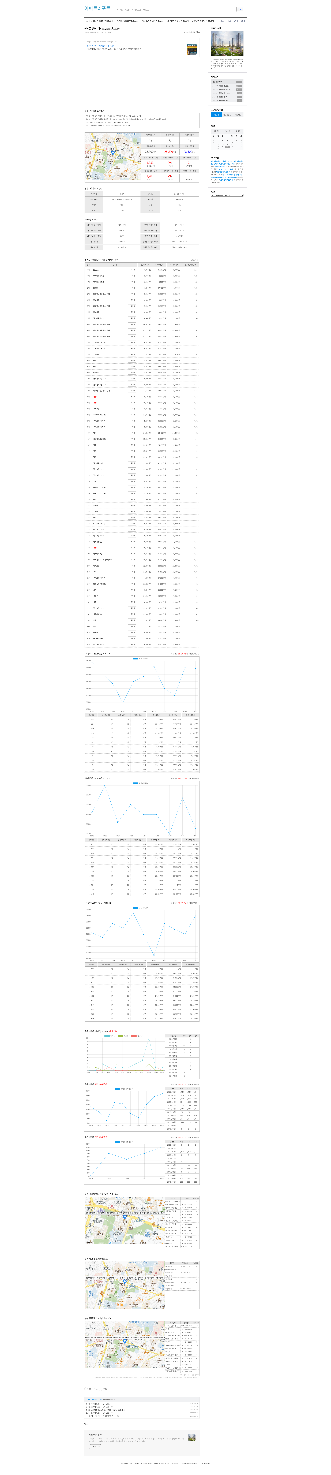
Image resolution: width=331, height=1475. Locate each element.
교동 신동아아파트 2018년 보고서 (98, 1413)
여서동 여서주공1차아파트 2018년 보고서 (101, 1416)
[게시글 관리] (97, 1389)
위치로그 (145, 10)
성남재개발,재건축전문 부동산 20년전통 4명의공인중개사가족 (114, 49)
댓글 (85, 1424)
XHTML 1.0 (168, 1463)
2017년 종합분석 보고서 (102, 21)
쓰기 (243, 21)
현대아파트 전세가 (237, 172)
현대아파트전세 (216, 175)
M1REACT (129, 1463)
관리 (236, 21)
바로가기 (132, 270)
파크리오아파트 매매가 (219, 161)
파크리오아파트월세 (226, 169)
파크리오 (231, 161)
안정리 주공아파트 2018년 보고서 (98, 1404)
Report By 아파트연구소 (192, 32)
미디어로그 (136, 10)
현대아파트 (237, 180)
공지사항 (120, 10)
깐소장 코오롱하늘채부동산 (100, 46)
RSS (222, 21)
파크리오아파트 (220, 166)
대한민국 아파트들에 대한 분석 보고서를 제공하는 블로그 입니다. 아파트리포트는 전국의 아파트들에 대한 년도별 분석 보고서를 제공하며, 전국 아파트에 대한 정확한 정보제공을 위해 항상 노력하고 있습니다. (138, 1440)
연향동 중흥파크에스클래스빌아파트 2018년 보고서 (104, 1410)
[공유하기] (94, 1389)
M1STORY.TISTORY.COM (151, 1463)
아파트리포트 (97, 8)
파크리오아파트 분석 (229, 175)
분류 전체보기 (227, 82)
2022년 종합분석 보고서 (203, 21)
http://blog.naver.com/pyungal (100, 42)
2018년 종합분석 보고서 (127, 21)
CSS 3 (177, 1463)
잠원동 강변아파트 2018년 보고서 (98, 1407)
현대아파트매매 (231, 166)
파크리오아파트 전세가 (227, 164)
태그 (229, 21)
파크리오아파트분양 (223, 172)
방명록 (127, 10)
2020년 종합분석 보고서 (152, 21)
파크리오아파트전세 (226, 180)
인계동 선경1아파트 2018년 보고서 (102, 28)
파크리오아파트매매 (230, 177)
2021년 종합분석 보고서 (178, 21)
